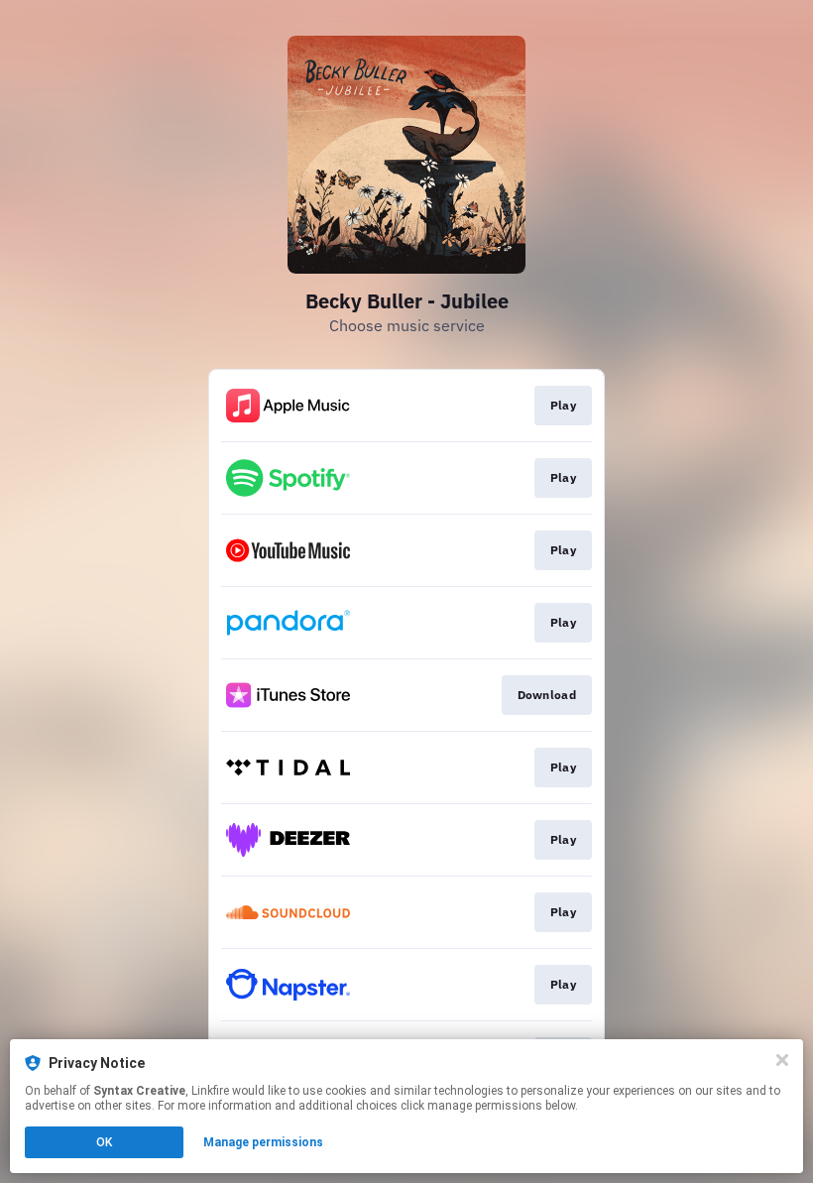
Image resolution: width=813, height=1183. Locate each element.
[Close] (782, 1060)
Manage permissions (263, 1142)
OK (104, 1142)
